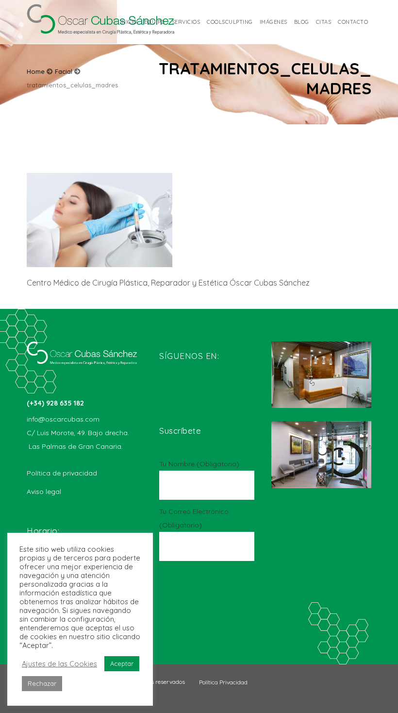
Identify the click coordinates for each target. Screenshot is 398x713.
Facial (63, 71)
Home (36, 71)
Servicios (186, 21)
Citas (324, 21)
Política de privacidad (62, 473)
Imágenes (273, 21)
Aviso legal (44, 491)
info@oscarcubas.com (63, 419)
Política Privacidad (223, 682)
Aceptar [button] (121, 663)
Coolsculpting (230, 21)
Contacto (353, 21)
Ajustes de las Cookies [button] (59, 664)
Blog (301, 21)
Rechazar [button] (42, 683)
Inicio (128, 21)
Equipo (154, 21)
